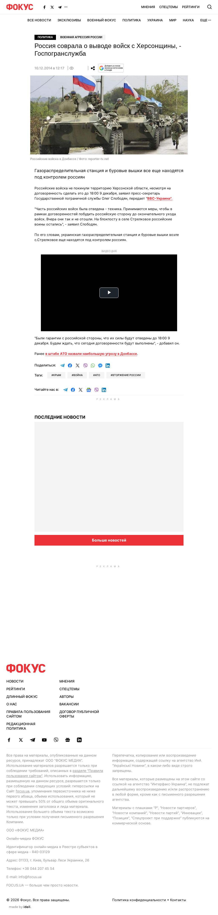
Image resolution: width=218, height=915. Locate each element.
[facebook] (9, 740)
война (78, 375)
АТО (97, 375)
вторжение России (126, 375)
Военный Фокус (101, 20)
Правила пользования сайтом (28, 714)
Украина (155, 20)
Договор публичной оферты (79, 714)
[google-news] (67, 740)
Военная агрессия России (81, 37)
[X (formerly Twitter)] (52, 7)
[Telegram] (60, 7)
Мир (172, 20)
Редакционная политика (20, 726)
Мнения (148, 7)
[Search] (209, 6)
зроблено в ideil (20, 907)
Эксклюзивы (69, 20)
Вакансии (69, 704)
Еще (203, 20)
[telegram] (32, 740)
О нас (11, 704)
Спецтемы (168, 7)
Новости (14, 681)
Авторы (66, 696)
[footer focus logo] (26, 668)
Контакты (178, 900)
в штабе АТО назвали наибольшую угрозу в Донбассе (91, 353)
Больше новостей (109, 540)
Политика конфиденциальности (139, 900)
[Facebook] (44, 7)
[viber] (56, 740)
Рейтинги (190, 7)
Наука (188, 20)
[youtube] (44, 740)
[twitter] (21, 740)
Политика (131, 20)
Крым (57, 375)
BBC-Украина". (159, 198)
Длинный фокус (22, 696)
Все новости (39, 20)
